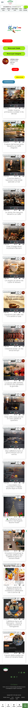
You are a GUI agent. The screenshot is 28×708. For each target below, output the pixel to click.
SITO (12, 697)
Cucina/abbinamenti (9, 87)
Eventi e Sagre (7, 530)
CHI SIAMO (17, 697)
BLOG (17, 698)
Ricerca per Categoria (14, 54)
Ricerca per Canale (14, 48)
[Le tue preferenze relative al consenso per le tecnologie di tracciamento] (26, 531)
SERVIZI (23, 697)
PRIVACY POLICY (6, 697)
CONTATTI (12, 698)
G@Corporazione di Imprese (11, 496)
